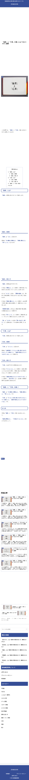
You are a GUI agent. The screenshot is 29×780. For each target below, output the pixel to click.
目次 (13, 169)
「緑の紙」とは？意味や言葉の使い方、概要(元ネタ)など (14, 645)
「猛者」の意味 (13, 173)
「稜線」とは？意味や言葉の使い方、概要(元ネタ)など (14, 650)
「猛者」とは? (12, 171)
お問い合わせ (4, 672)
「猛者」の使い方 (14, 175)
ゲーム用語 (4, 701)
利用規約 (3, 678)
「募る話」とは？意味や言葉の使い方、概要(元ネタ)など (14, 661)
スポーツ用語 (4, 704)
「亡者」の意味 (13, 179)
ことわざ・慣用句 (5, 694)
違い (3, 458)
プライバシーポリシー (6, 675)
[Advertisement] (14, 24)
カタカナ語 (4, 698)
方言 (2, 721)
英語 (2, 724)
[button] (26, 629)
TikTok (3, 691)
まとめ (10, 185)
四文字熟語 (4, 711)
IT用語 (2, 688)
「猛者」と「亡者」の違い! (15, 183)
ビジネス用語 (4, 708)
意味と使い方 (4, 714)
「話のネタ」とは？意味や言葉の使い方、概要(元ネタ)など (14, 640)
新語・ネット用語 (5, 717)
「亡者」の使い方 (14, 181)
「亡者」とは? (12, 177)
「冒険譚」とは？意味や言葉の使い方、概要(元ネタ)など (14, 656)
